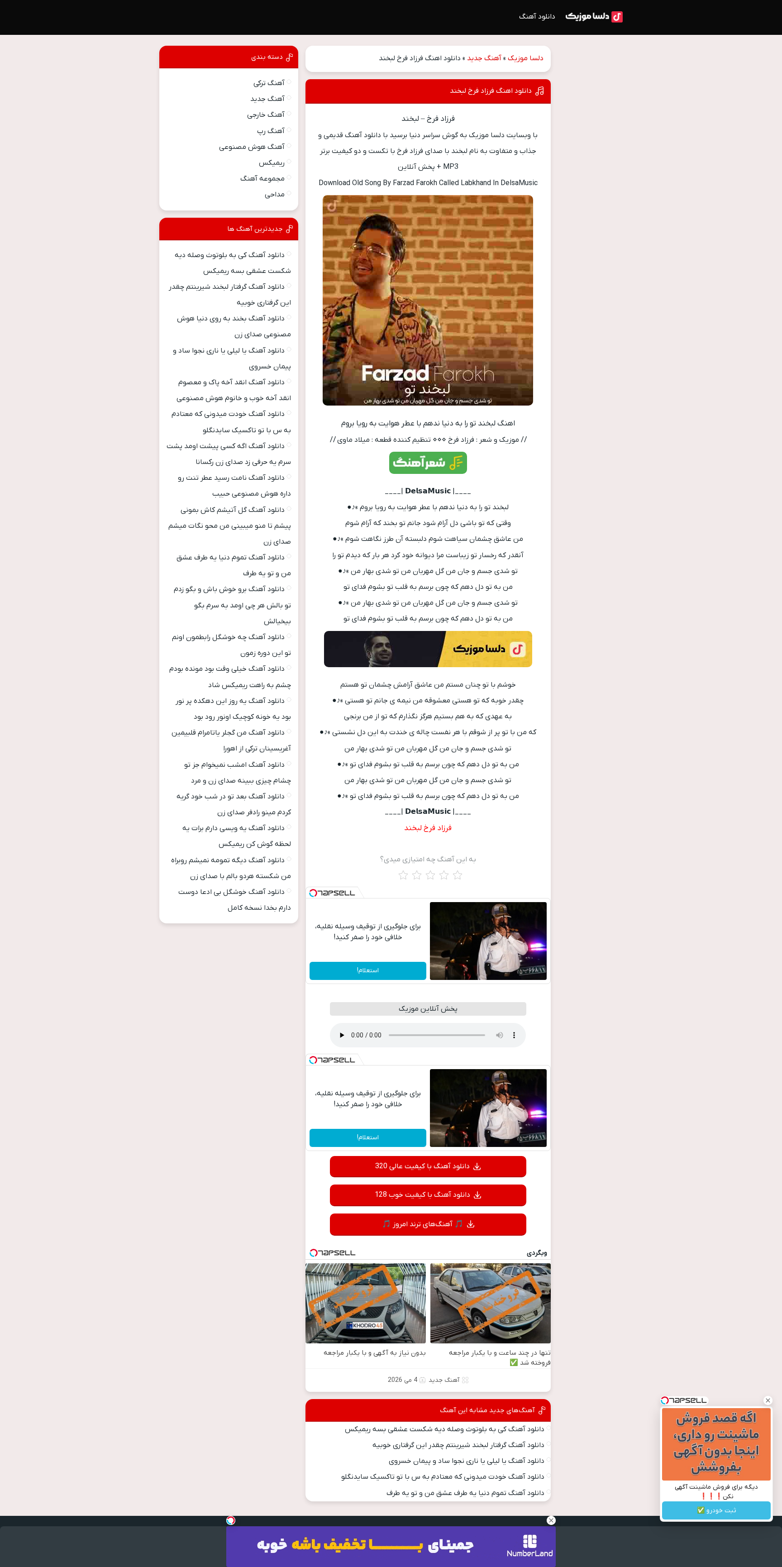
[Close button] (767, 1400)
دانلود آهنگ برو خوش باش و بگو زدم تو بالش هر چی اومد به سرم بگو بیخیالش (232, 605)
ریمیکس (272, 162)
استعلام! (368, 970)
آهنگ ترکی (269, 83)
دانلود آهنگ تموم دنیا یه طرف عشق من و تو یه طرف (465, 1493)
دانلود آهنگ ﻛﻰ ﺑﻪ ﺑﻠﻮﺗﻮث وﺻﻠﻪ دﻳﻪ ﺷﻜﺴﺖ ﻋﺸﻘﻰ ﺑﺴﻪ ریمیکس (444, 1429)
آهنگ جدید (484, 58)
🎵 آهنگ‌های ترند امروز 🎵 (422, 1224)
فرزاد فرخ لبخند (428, 828)
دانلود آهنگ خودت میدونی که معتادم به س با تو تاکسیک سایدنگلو (442, 1476)
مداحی (275, 194)
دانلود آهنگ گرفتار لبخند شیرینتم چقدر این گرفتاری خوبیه (458, 1445)
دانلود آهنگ (537, 16)
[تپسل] (313, 893)
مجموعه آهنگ (262, 178)
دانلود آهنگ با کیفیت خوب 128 (422, 1194)
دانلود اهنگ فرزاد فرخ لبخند (491, 91)
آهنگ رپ (271, 131)
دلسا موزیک (526, 58)
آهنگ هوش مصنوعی (252, 147)
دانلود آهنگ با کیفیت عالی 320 (422, 1166)
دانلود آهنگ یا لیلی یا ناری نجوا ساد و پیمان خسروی (466, 1461)
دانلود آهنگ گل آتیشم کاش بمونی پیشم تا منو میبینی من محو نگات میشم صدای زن (229, 526)
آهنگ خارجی (266, 114)
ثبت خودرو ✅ (716, 1510)
